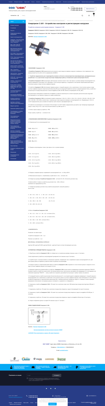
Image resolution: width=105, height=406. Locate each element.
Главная (10, 1)
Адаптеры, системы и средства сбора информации (17, 103)
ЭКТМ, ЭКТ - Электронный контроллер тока (16, 78)
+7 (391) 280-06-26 (76, 10)
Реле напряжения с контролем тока (14, 117)
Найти (82, 15)
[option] (14, 359)
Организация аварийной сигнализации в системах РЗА (17, 95)
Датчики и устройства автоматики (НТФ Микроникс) (17, 131)
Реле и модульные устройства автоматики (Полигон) (15, 127)
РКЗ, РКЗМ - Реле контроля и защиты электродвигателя (17, 54)
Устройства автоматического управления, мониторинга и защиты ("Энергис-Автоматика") (17, 136)
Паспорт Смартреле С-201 (40, 36)
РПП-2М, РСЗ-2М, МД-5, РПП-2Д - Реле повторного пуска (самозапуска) (16, 62)
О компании (13, 28)
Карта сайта (27, 1)
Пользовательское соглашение (14, 155)
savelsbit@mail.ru (90, 11)
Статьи (32, 1)
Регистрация (13, 158)
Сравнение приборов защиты (17, 108)
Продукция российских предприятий (15, 34)
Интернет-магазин (18, 1)
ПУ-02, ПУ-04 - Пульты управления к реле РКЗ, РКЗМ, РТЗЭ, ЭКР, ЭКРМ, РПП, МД (16, 86)
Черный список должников (88, 1)
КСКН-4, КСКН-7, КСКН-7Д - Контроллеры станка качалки (17, 66)
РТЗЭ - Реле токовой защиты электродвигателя (17, 58)
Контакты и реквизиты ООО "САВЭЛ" (71, 1)
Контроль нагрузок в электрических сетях (15, 99)
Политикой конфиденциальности (42, 379)
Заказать (38, 1)
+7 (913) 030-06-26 (76, 8)
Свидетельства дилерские (48, 1)
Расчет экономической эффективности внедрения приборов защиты (16, 142)
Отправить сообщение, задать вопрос (17, 149)
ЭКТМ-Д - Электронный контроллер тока (15, 81)
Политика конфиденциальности (15, 397)
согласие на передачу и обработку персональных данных (46, 378)
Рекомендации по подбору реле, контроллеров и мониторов (16, 112)
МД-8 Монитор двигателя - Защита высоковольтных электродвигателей (16, 49)
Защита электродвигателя (16, 37)
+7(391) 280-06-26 (61, 347)
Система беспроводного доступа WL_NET (15, 91)
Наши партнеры (14, 145)
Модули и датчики (14, 105)
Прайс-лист (58, 1)
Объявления (13, 152)
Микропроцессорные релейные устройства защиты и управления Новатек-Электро (15, 121)
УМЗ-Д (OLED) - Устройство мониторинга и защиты (16, 74)
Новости (12, 30)
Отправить (56, 375)
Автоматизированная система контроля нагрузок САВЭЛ (48, 329)
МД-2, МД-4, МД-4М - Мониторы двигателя (15, 45)
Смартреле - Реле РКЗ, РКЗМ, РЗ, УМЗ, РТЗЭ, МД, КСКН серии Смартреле (17, 41)
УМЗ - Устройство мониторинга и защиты (15, 70)
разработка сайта (88, 402)
